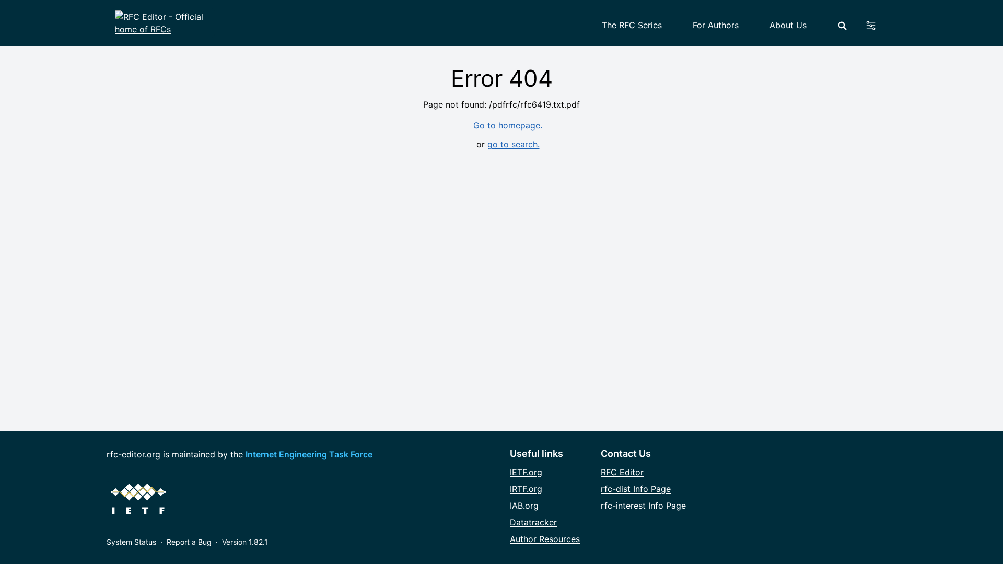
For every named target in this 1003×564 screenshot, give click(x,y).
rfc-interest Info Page (643, 505)
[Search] (842, 26)
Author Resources (545, 539)
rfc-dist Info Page (636, 489)
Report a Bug (189, 541)
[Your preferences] (876, 25)
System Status (131, 541)
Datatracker (533, 522)
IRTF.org (526, 489)
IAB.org (524, 505)
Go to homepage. (507, 125)
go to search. (513, 144)
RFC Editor (622, 472)
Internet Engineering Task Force (309, 454)
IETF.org (526, 472)
